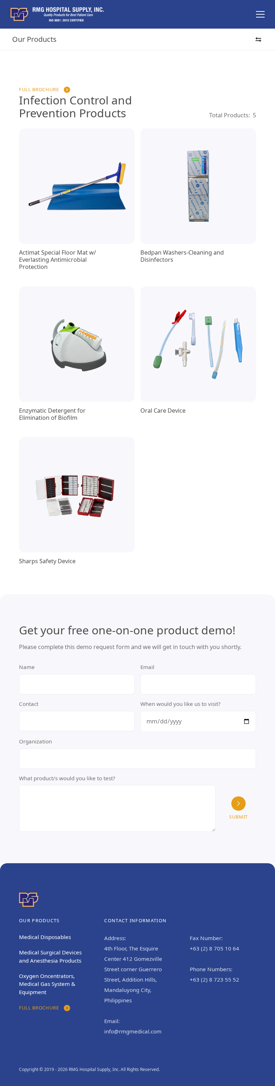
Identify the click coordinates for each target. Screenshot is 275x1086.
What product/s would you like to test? (67, 778)
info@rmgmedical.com (132, 1031)
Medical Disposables (45, 936)
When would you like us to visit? (180, 703)
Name (27, 666)
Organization (35, 741)
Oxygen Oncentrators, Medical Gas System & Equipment (47, 984)
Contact (28, 703)
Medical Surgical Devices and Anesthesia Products (50, 956)
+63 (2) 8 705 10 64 (214, 948)
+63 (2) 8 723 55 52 (214, 979)
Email (147, 666)
